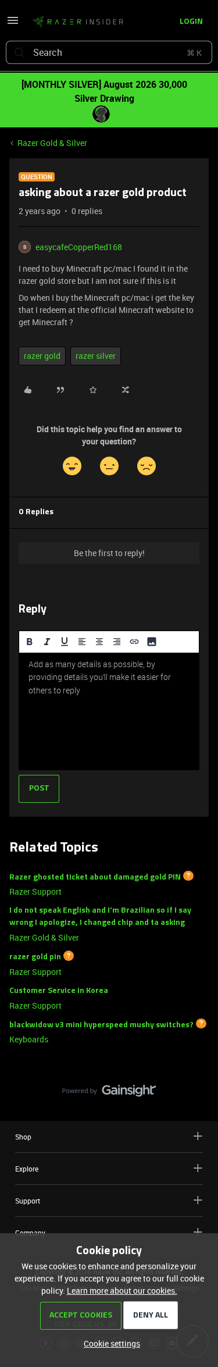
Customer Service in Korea (58, 991)
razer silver (96, 355)
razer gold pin (35, 957)
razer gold (42, 355)
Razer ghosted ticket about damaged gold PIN (95, 877)
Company (30, 1232)
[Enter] (19, 52)
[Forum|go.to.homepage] (78, 22)
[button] (13, 24)
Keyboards (28, 1039)
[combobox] (109, 52)
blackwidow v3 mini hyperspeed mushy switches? (101, 1024)
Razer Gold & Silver (52, 142)
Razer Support (35, 891)
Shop (23, 1136)
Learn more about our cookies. (122, 1290)
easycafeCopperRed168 (78, 246)
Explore (26, 1168)
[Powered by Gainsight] (109, 1093)
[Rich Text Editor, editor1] (109, 711)
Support (27, 1200)
